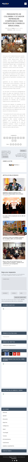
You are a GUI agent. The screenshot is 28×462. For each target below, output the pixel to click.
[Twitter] (25, 231)
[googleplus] (18, 354)
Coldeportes (6, 425)
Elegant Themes (13, 457)
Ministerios (9, 30)
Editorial (5, 412)
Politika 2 (13, 28)
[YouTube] (14, 354)
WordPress (13, 458)
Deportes (5, 422)
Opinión (5, 415)
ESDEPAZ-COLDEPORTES (8, 446)
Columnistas (6, 442)
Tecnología (5, 432)
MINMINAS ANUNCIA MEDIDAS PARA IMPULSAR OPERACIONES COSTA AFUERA (13, 193)
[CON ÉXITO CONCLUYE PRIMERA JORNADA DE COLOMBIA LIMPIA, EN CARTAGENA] (14, 228)
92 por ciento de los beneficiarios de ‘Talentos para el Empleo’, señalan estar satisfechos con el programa (13, 262)
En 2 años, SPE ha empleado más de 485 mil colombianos (14, 216)
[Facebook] (7, 354)
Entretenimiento (7, 439)
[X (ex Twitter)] (3, 354)
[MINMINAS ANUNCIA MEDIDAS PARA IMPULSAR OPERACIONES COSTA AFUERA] (14, 184)
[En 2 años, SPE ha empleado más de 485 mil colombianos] (14, 205)
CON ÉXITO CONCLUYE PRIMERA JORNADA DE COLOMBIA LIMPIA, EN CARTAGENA (13, 238)
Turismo (5, 436)
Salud (4, 429)
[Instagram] (10, 354)
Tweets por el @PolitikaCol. (9, 345)
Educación (5, 419)
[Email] (25, 234)
